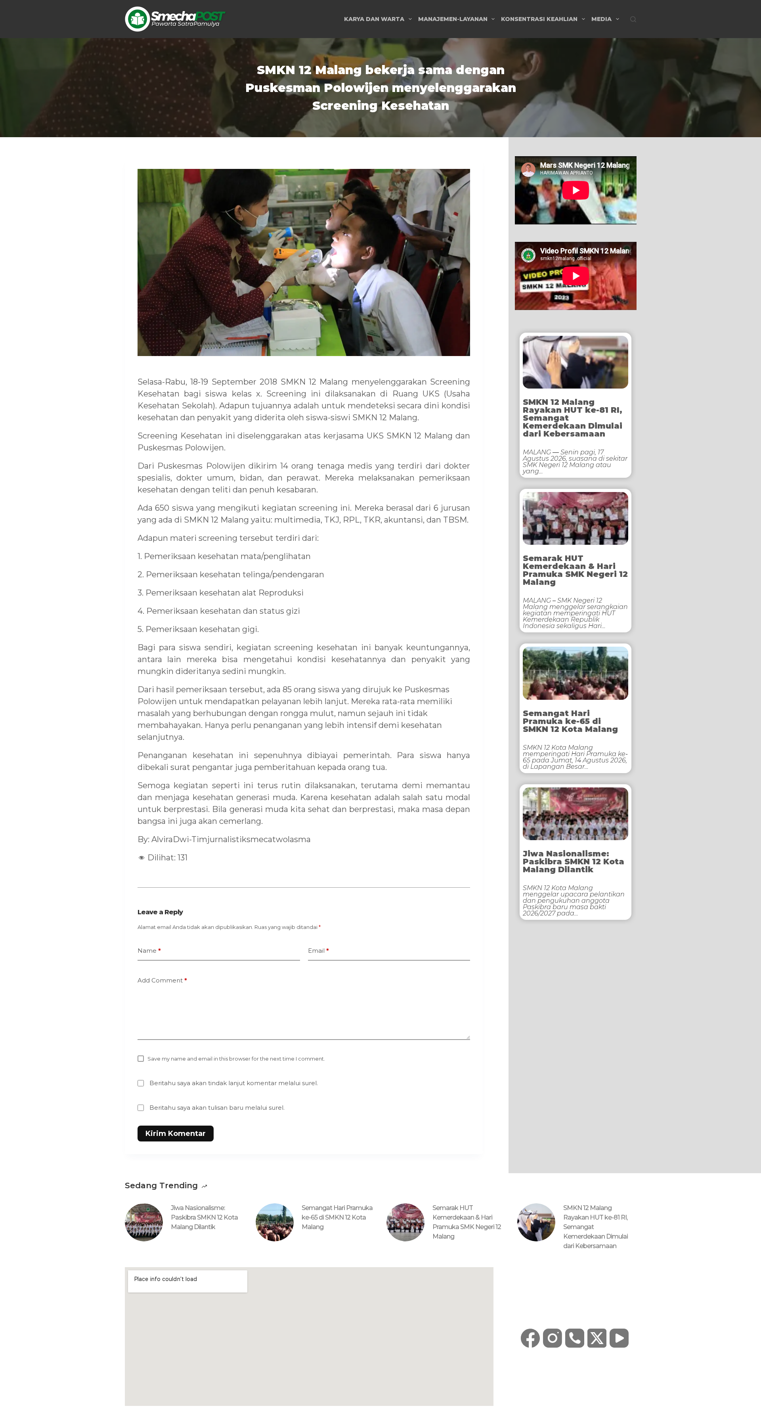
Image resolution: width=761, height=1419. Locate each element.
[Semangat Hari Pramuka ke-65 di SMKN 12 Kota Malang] (275, 1222)
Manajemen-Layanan (453, 19)
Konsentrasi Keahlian (539, 19)
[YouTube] (619, 1338)
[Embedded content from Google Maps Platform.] (309, 1336)
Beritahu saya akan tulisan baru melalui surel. (217, 1107)
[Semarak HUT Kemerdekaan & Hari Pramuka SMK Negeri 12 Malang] (405, 1222)
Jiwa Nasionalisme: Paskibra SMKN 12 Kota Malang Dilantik (573, 861)
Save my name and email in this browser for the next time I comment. (236, 1058)
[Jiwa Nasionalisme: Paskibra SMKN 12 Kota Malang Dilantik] (144, 1222)
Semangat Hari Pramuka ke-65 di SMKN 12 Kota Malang (570, 721)
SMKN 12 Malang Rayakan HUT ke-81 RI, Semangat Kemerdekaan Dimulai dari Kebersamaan (572, 418)
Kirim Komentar (175, 1133)
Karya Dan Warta (374, 19)
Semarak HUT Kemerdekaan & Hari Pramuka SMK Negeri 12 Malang (575, 570)
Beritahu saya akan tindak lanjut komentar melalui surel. (233, 1083)
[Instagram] (552, 1338)
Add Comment (162, 980)
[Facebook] (530, 1338)
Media (601, 19)
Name (149, 950)
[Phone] (574, 1338)
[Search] (633, 19)
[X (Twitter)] (596, 1338)
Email (318, 950)
